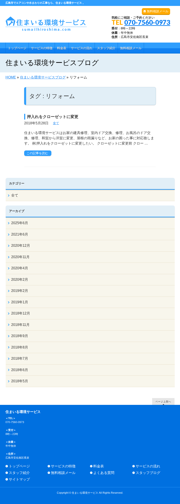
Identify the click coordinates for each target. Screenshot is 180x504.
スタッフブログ (148, 473)
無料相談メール (157, 11)
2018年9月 (19, 336)
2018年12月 (20, 313)
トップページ (19, 466)
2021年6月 (19, 234)
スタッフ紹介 (19, 473)
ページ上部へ (163, 401)
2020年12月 (20, 245)
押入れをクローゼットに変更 (52, 116)
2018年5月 (19, 381)
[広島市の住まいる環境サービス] (46, 26)
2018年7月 (19, 358)
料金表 (98, 466)
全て (56, 123)
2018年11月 (20, 325)
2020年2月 (19, 279)
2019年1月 (19, 302)
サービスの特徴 (63, 466)
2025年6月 (19, 223)
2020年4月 (19, 268)
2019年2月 (19, 291)
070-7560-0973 (147, 22)
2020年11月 (20, 257)
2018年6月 (19, 370)
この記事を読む (37, 153)
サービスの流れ (148, 466)
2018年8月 (19, 347)
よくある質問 (103, 473)
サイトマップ (19, 479)
